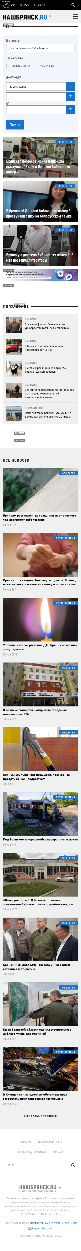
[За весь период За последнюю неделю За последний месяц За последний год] (40, 86)
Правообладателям (50, 1141)
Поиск (15, 124)
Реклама (58, 1152)
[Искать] (73, 1165)
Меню (75, 16)
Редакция (26, 1141)
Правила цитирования (32, 1152)
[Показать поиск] (73, 5)
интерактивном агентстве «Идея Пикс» (53, 1223)
